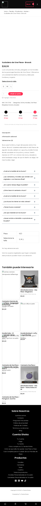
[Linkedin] (19, 481)
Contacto (20, 418)
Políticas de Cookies (20, 425)
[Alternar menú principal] (37, 4)
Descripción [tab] (6, 132)
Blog (20, 430)
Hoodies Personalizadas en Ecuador (20, 475)
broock (11, 105)
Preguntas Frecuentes (20, 420)
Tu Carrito (20, 444)
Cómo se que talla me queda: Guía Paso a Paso (20, 449)
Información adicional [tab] (9, 136)
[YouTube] (22, 481)
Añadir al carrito (15, 94)
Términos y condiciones (20, 428)
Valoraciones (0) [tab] (7, 140)
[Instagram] (16, 481)
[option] (3, 86)
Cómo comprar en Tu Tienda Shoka (20, 446)
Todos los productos (20, 472)
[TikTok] (25, 481)
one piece (16, 105)
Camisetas (20, 465)
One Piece (34, 102)
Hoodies (27, 102)
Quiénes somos (20, 415)
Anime (23, 102)
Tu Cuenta (20, 439)
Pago (20, 441)
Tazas (20, 467)
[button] (23, 4)
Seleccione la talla (9, 81)
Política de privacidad (20, 423)
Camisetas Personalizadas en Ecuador (20, 477)
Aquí (13, 160)
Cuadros (20, 470)
